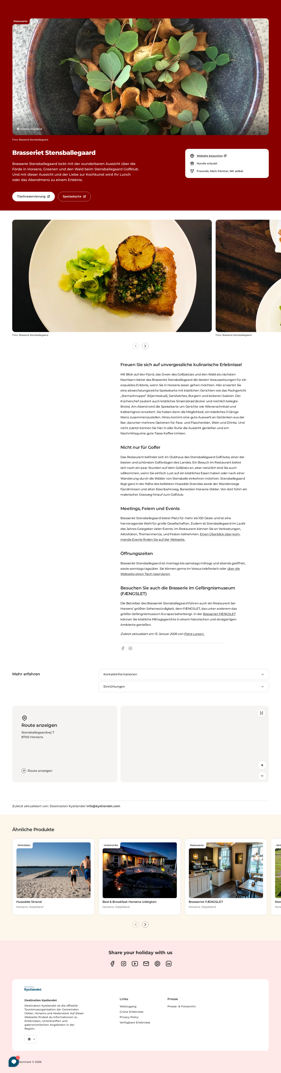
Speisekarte (72, 196)
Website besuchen (210, 155)
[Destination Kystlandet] (32, 988)
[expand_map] (261, 713)
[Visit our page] (112, 963)
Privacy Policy (129, 1017)
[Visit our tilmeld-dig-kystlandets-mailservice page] (146, 963)
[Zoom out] (262, 775)
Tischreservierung (31, 196)
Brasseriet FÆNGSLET (219, 614)
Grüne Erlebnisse (131, 1011)
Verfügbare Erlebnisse (135, 1022)
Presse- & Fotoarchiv (181, 1006)
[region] (194, 744)
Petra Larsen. (194, 634)
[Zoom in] (262, 765)
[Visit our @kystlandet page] (135, 963)
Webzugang (128, 1006)
